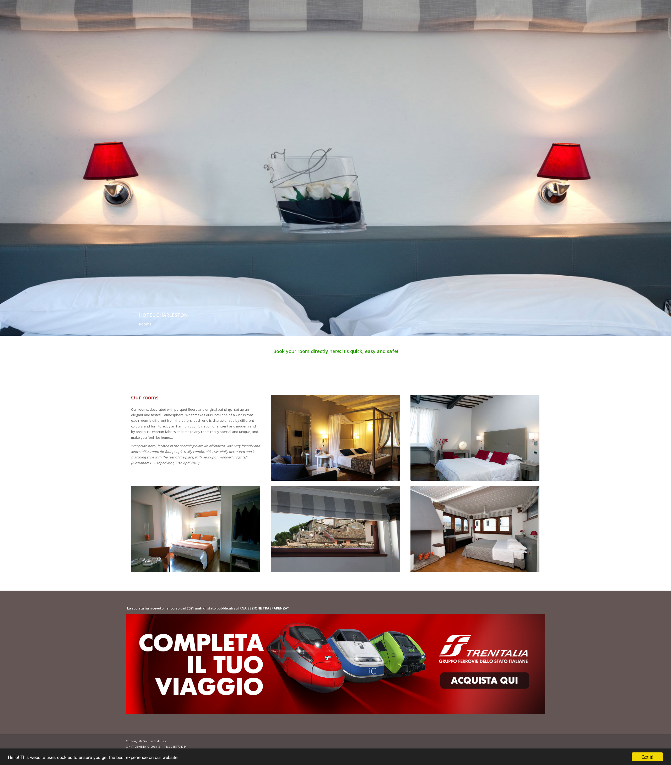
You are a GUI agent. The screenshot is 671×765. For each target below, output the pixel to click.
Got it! (647, 756)
